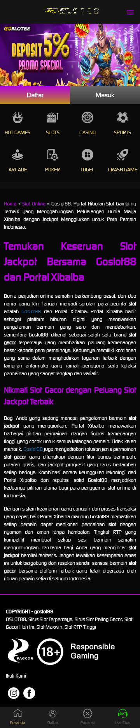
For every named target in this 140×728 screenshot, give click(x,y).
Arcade (18, 169)
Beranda (17, 722)
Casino (87, 132)
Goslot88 (31, 311)
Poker (52, 169)
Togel (87, 169)
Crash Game (122, 169)
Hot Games (17, 132)
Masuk (105, 95)
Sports (122, 132)
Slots (53, 132)
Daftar (35, 95)
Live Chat (123, 722)
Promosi (87, 722)
